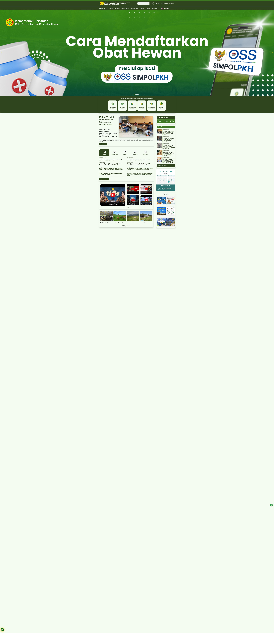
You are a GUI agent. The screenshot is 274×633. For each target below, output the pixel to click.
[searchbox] (145, 3)
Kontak (164, 3)
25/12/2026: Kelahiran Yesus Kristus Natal (164, 188)
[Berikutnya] (171, 171)
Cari (152, 3)
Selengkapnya (103, 143)
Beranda (101, 8)
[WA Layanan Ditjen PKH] (271, 505)
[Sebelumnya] (160, 171)
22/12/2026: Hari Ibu (160, 189)
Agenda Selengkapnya (165, 185)
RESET (165, 173)
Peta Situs (171, 3)
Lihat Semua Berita (104, 178)
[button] (135, 94)
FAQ (158, 3)
